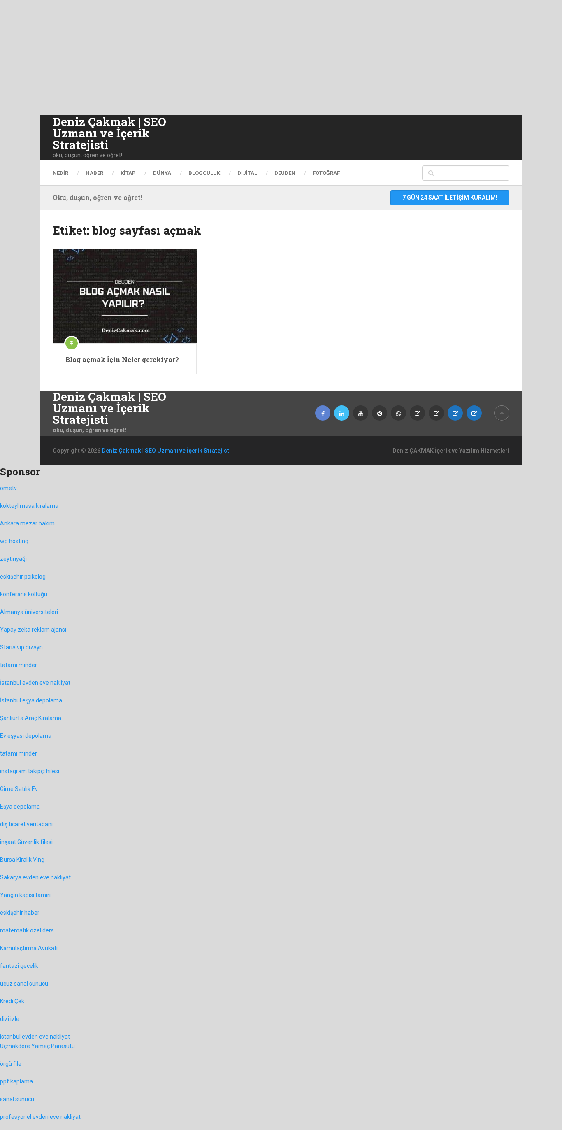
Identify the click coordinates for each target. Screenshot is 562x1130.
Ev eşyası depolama (25, 735)
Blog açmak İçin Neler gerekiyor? (122, 359)
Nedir (60, 173)
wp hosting (14, 541)
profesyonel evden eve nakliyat (40, 1117)
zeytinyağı (13, 559)
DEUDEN (284, 173)
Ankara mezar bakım (27, 523)
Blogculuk (204, 173)
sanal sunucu (17, 1099)
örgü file (10, 1063)
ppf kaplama (16, 1081)
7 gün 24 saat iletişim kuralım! (449, 197)
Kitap (128, 173)
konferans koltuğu (23, 594)
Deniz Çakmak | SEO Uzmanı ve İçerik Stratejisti (109, 133)
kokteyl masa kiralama (29, 505)
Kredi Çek (12, 1001)
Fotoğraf (326, 173)
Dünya (162, 173)
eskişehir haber (19, 912)
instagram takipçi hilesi (29, 771)
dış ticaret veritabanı (26, 824)
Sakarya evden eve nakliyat (35, 877)
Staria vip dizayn (21, 647)
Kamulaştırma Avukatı (29, 948)
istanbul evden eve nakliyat (35, 1036)
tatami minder (18, 665)
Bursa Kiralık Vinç (22, 859)
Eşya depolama (20, 806)
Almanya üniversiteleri (29, 612)
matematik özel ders (27, 930)
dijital (247, 173)
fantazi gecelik (19, 966)
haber (94, 173)
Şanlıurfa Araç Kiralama (30, 718)
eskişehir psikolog (23, 576)
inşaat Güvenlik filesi (26, 842)
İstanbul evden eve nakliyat (35, 682)
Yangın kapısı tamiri (25, 895)
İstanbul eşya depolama (31, 700)
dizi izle (9, 1019)
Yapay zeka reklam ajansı (33, 629)
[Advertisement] (247, 57)
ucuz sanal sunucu (24, 983)
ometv (8, 488)
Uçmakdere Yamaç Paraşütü (37, 1046)
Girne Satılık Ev (19, 789)
